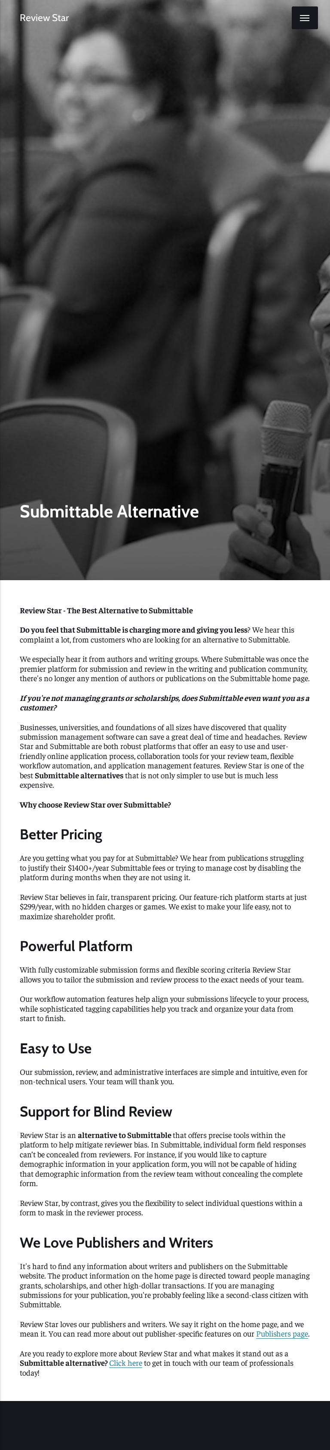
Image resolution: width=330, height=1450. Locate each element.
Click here (125, 1362)
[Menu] (305, 17)
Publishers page (282, 1333)
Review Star (44, 18)
